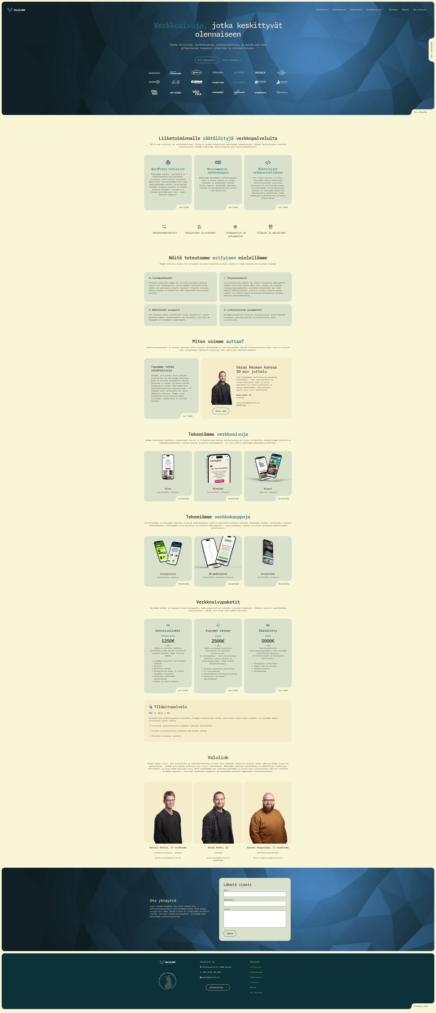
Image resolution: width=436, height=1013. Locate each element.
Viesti (227, 909)
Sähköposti (229, 900)
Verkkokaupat (339, 10)
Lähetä (230, 933)
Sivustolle (183, 499)
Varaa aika (221, 411)
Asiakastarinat (374, 10)
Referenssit (356, 10)
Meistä (405, 10)
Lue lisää (184, 207)
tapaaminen (431, 47)
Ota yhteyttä (419, 10)
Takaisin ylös (421, 1006)
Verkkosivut (322, 10)
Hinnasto (393, 10)
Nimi (226, 890)
